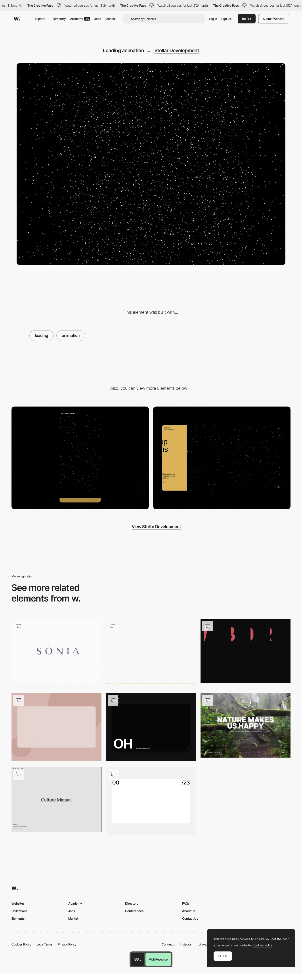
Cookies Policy (21, 944)
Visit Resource (158, 959)
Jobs (97, 19)
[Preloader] (151, 727)
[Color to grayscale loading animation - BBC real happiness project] (246, 725)
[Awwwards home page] (137, 959)
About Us (188, 911)
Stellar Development (177, 50)
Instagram (186, 944)
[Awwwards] (17, 19)
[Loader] (151, 801)
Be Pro (246, 19)
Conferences (134, 911)
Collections (19, 911)
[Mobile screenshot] (80, 458)
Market (110, 19)
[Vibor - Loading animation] (246, 651)
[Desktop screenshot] (222, 458)
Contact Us (190, 918)
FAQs (185, 903)
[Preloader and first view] (151, 652)
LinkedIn (204, 944)
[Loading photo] (56, 727)
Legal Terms (44, 944)
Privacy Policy (67, 944)
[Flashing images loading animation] (56, 799)
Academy (79, 19)
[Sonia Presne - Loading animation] (56, 651)
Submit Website (274, 19)
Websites (18, 903)
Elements (18, 918)
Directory (59, 19)
